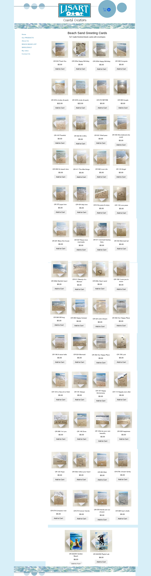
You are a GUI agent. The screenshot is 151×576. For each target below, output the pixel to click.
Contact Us (26, 54)
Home (24, 34)
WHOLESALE (27, 47)
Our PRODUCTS (28, 38)
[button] (107, 9)
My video (25, 51)
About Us (25, 41)
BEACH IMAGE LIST (29, 44)
